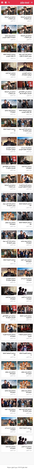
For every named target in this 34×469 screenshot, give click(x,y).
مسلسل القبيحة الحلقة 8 (25, 354)
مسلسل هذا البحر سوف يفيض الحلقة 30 (9, 205)
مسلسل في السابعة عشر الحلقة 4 (10, 18)
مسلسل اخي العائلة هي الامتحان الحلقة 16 (9, 317)
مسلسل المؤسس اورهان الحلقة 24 (10, 279)
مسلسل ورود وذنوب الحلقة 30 (26, 242)
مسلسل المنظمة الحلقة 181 (9, 354)
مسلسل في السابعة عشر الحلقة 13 (26, 18)
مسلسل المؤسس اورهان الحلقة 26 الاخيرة (27, 75)
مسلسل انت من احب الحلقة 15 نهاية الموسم (25, 149)
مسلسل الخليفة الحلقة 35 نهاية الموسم (9, 55)
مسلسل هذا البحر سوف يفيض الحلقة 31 (25, 130)
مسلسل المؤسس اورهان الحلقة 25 (10, 149)
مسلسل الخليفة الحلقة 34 (9, 130)
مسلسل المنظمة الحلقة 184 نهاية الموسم (25, 111)
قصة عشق (24, 467)
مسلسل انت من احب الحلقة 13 (10, 429)
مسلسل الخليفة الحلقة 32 (25, 429)
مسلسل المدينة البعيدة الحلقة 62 (9, 335)
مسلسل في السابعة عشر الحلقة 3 (26, 36)
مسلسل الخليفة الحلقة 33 (9, 261)
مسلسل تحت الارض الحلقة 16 (27, 298)
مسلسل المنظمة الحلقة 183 (25, 205)
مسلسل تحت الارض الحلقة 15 (27, 447)
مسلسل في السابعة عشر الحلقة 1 (10, 186)
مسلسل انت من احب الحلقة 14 (26, 279)
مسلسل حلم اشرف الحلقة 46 (27, 167)
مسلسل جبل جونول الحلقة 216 (10, 373)
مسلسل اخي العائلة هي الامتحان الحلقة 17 (9, 167)
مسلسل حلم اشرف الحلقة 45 (10, 298)
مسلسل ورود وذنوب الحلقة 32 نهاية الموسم (9, 36)
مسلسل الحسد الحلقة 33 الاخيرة (26, 317)
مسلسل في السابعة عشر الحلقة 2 (10, 93)
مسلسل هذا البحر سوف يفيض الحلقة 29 (9, 242)
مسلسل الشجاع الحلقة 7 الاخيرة (25, 335)
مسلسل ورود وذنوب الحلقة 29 (10, 391)
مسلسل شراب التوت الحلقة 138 (26, 261)
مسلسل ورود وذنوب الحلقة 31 (10, 111)
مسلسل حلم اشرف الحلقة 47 (10, 74)
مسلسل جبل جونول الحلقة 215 (26, 391)
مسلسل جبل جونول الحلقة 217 (26, 373)
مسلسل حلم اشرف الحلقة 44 (10, 447)
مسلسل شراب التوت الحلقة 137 (10, 410)
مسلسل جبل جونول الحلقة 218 (10, 223)
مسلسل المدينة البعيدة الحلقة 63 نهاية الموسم (25, 186)
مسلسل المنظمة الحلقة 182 (25, 223)
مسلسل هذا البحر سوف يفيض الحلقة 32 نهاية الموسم (25, 56)
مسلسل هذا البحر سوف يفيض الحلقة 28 (25, 410)
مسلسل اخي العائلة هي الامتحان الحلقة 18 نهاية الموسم (25, 93)
